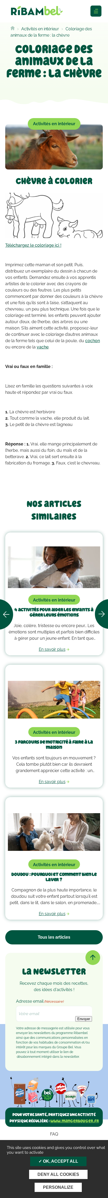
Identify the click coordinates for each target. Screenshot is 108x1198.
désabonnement (29, 1057)
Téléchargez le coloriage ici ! (33, 245)
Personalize (58, 1187)
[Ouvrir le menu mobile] (95, 11)
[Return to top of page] (92, 957)
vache (42, 347)
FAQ (54, 1134)
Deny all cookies (58, 1174)
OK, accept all (60, 1161)
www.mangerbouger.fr (74, 1120)
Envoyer (83, 1019)
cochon (92, 340)
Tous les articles (54, 937)
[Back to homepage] (12, 28)
